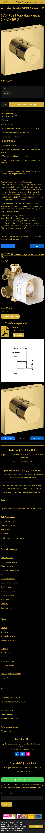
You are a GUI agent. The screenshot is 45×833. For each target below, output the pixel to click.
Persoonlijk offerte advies (10, 698)
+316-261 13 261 (9, 521)
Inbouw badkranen (8, 579)
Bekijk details (6, 311)
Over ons (4, 632)
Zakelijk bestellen (7, 661)
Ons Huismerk (6, 608)
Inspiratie (4, 649)
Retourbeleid (6, 731)
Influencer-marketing (9, 665)
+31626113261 (5, 530)
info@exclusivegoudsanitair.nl (12, 538)
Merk (4, 89)
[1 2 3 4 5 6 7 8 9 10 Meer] (4, 104)
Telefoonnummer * (8, 793)
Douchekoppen (7, 566)
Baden (3, 574)
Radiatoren (5, 600)
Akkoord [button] (36, 827)
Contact (4, 628)
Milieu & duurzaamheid (9, 718)
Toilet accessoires (8, 591)
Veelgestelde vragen (8, 640)
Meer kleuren (6, 653)
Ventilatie (4, 604)
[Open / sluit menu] (2, 8)
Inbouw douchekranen (9, 562)
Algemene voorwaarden (10, 727)
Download (18, 335)
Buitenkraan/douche (8, 595)
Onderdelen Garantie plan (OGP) (13, 702)
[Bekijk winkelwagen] (42, 8)
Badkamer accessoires (9, 583)
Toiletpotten (6, 587)
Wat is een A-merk (8, 710)
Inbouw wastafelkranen (10, 570)
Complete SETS (7, 558)
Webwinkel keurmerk (9, 636)
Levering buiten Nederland (11, 674)
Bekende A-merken (8, 714)
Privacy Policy (6, 678)
